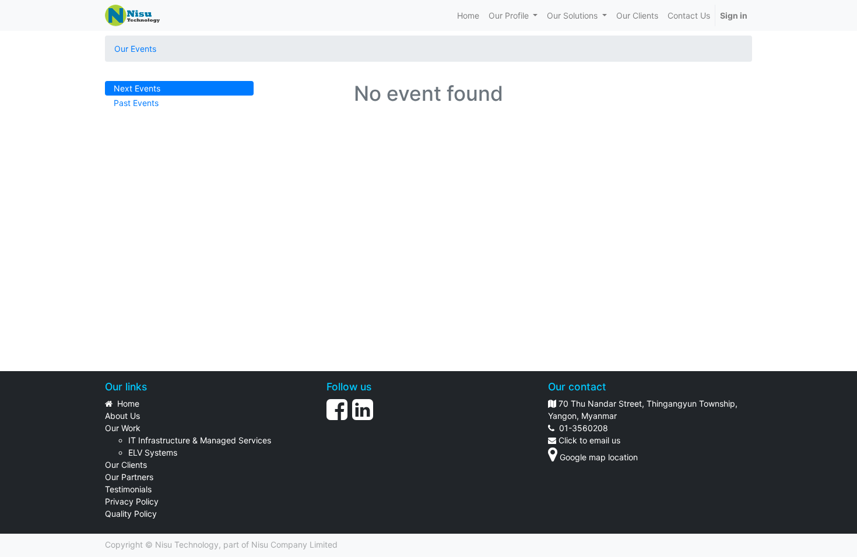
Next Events (137, 88)
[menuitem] (468, 15)
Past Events (136, 103)
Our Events (135, 49)
